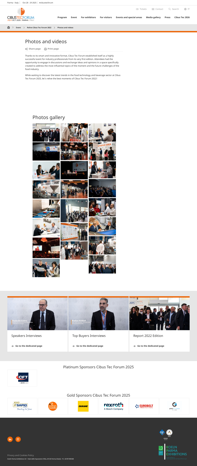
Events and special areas (129, 17)
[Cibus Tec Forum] (20, 14)
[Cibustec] (174, 452)
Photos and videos (65, 27)
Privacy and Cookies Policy (20, 455)
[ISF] (174, 434)
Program (62, 17)
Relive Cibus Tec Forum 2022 (39, 27)
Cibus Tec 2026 (182, 17)
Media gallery (153, 17)
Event (74, 17)
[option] (22, 378)
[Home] (8, 27)
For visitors (106, 17)
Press (167, 17)
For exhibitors (88, 17)
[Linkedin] (10, 439)
